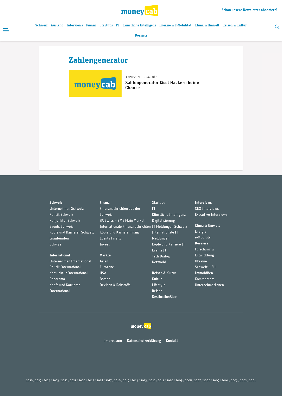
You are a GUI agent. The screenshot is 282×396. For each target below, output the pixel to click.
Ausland (57, 25)
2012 (152, 380)
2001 (252, 380)
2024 (47, 380)
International (60, 255)
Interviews (75, 25)
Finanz (91, 25)
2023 (56, 380)
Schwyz (55, 245)
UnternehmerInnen (209, 285)
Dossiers (141, 35)
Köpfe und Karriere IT (168, 245)
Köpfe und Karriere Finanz (120, 233)
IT (117, 25)
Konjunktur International (69, 273)
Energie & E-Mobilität (175, 25)
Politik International (65, 267)
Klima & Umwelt (207, 25)
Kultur (157, 279)
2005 (216, 380)
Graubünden (59, 239)
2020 (82, 380)
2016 (117, 380)
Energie (200, 232)
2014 (135, 380)
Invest (105, 245)
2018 (100, 380)
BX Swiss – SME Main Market (122, 221)
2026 (29, 380)
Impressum (113, 341)
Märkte (105, 255)
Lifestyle (158, 285)
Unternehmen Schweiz (67, 209)
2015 (126, 380)
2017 (108, 380)
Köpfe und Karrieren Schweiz (72, 233)
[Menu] (6, 31)
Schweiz (41, 25)
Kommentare (204, 279)
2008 (188, 380)
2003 (234, 380)
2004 (225, 380)
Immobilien (204, 273)
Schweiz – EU (205, 267)
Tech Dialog (161, 256)
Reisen (157, 291)
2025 (38, 380)
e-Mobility (203, 237)
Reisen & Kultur (235, 25)
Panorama (57, 279)
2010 (170, 380)
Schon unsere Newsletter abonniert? (249, 10)
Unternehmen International (70, 261)
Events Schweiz (61, 227)
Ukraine (201, 261)
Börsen (105, 279)
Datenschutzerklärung (144, 341)
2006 (206, 380)
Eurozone (107, 267)
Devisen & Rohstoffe (115, 285)
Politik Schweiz (61, 215)
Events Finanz (110, 239)
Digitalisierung (163, 221)
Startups (106, 25)
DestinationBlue (164, 297)
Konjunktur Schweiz (65, 221)
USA (103, 273)
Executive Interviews (211, 215)
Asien (104, 261)
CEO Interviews (207, 209)
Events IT (159, 251)
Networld (159, 262)
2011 (161, 380)
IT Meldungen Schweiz (169, 227)
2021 (73, 380)
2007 (197, 380)
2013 (144, 380)
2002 (243, 380)
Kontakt (172, 341)
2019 (91, 380)
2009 (179, 380)
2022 (64, 380)
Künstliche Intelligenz (139, 25)
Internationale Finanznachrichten (125, 227)
